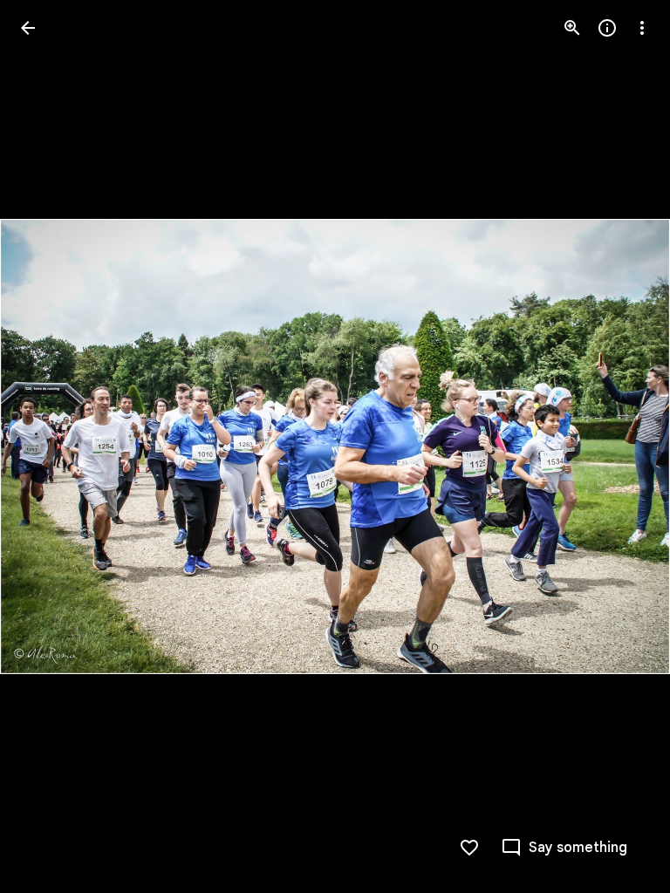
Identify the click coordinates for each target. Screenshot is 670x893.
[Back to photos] (28, 28)
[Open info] (607, 27)
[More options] (642, 27)
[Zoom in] (572, 27)
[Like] (469, 847)
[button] (48, 446)
